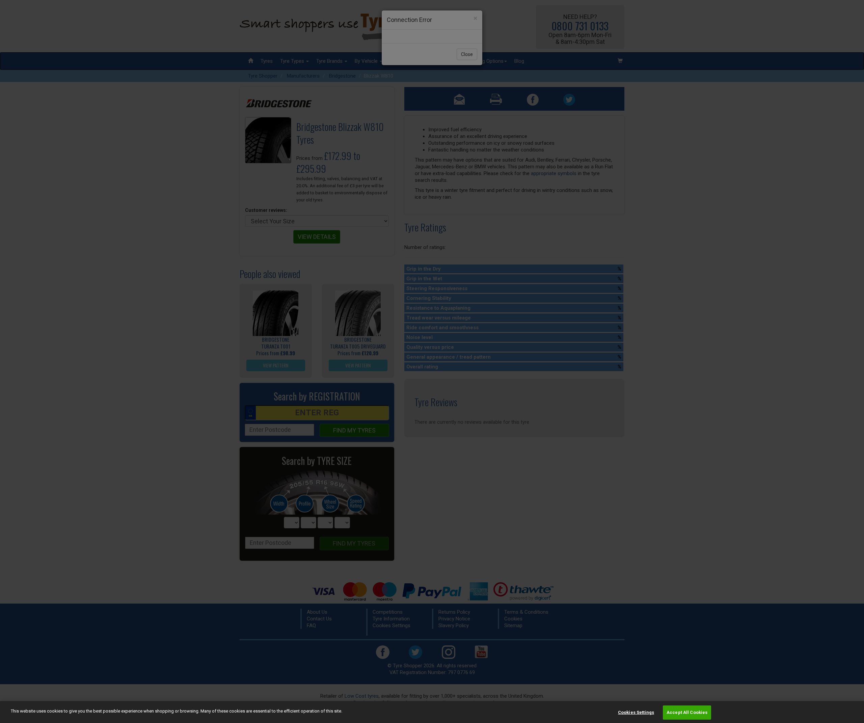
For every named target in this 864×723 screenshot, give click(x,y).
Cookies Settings (636, 712)
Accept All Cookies (687, 712)
